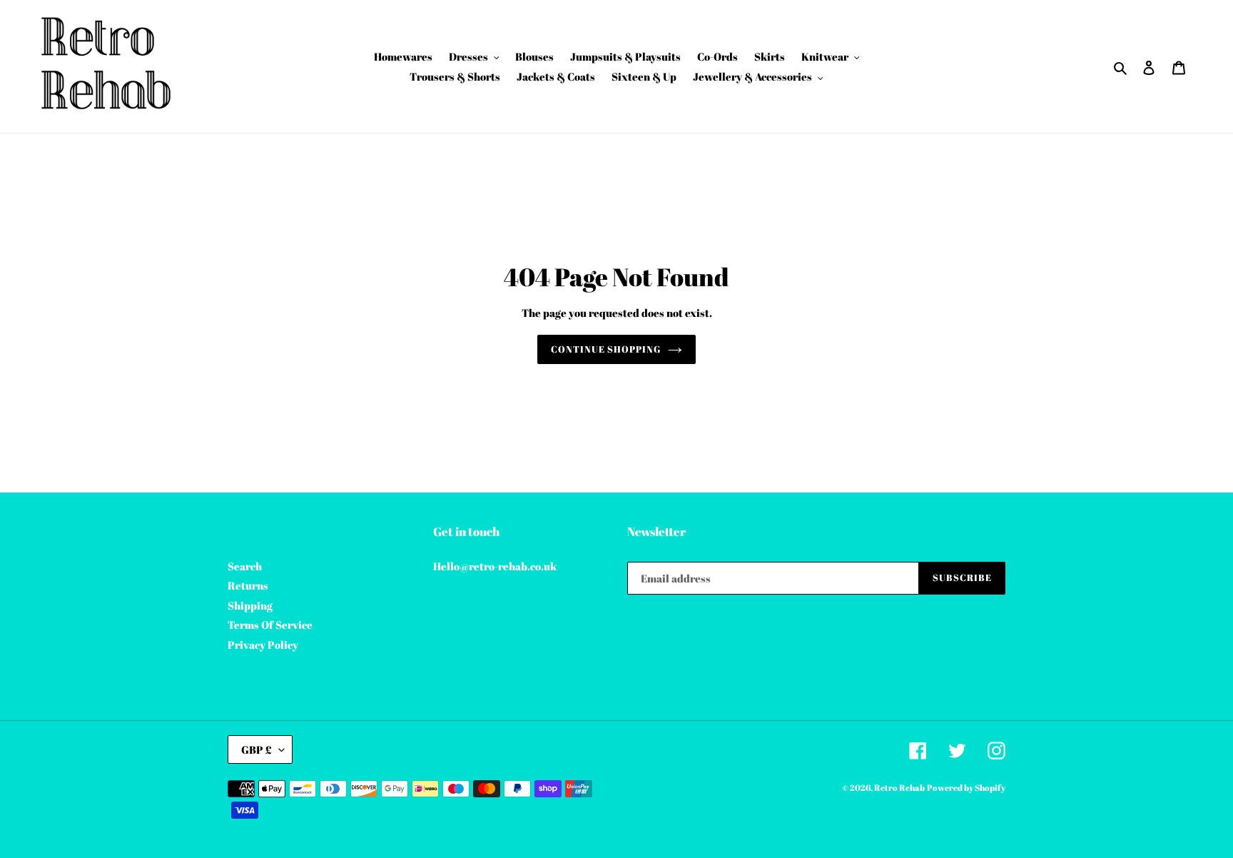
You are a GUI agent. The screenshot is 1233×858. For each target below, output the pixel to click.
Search (245, 566)
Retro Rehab (899, 787)
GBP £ (256, 749)
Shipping (250, 605)
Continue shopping (606, 349)
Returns (248, 585)
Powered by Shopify (966, 787)
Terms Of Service (270, 624)
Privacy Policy (263, 644)
